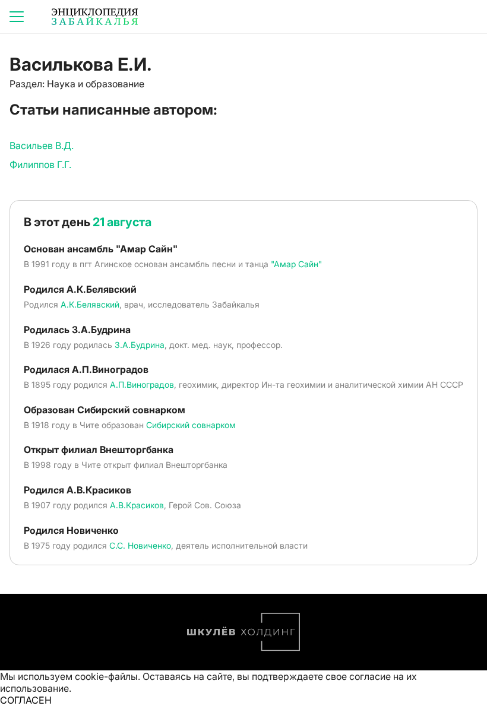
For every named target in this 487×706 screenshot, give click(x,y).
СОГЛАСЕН (26, 700)
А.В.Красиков (137, 505)
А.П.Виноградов (142, 384)
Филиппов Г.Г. (40, 164)
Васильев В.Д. (42, 145)
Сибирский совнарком (191, 425)
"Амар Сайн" (296, 264)
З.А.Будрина (140, 345)
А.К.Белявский (90, 304)
